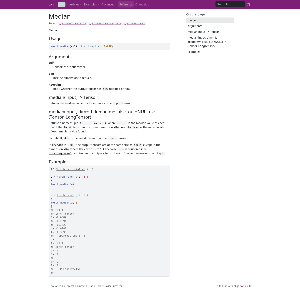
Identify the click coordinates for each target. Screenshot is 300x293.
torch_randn (65, 176)
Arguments (195, 26)
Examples (90, 4)
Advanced (108, 4)
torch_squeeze (59, 153)
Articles (74, 4)
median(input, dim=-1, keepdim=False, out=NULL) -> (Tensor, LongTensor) (207, 42)
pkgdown (239, 286)
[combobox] (230, 4)
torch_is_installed (71, 169)
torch (52, 4)
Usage (192, 20)
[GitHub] (248, 4)
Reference (125, 4)
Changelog (142, 4)
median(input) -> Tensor (203, 32)
